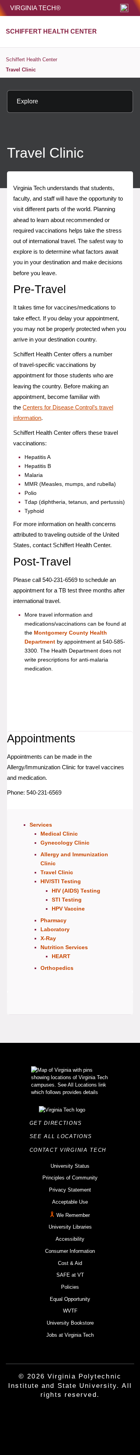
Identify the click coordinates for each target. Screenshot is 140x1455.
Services (41, 825)
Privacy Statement (70, 1190)
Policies (70, 1287)
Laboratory (55, 929)
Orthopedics (57, 968)
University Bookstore (70, 1323)
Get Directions (58, 1123)
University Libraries (70, 1227)
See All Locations (63, 1136)
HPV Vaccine (68, 908)
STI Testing (67, 899)
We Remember (73, 1215)
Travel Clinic (21, 70)
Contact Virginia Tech (70, 1150)
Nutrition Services (64, 947)
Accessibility (70, 1239)
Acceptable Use (70, 1202)
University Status (70, 1166)
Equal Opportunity (70, 1299)
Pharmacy (53, 920)
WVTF (70, 1311)
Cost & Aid (70, 1263)
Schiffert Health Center (31, 59)
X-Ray (48, 938)
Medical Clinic (59, 834)
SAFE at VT (70, 1275)
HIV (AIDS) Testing (76, 891)
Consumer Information (70, 1251)
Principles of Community (70, 1178)
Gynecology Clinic (64, 843)
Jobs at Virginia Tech (70, 1335)
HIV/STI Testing (60, 881)
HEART (61, 956)
